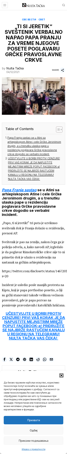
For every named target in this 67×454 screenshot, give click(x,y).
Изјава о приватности (33, 449)
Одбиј (33, 430)
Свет (42, 19)
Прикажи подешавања (33, 440)
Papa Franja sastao (19, 190)
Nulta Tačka (15, 68)
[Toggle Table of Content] (57, 129)
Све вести (29, 19)
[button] (61, 375)
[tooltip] (4, 359)
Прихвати (33, 420)
